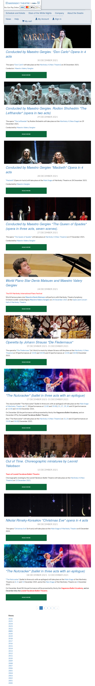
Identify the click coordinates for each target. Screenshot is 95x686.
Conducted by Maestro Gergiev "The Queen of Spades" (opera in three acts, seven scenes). (46, 226)
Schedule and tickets (15, 12)
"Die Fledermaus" (23, 350)
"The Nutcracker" (12, 579)
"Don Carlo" (18, 65)
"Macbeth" (10, 180)
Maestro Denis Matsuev (35, 297)
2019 (10, 636)
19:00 (54, 406)
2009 (10, 661)
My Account (43, 18)
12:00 (67, 353)
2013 (10, 651)
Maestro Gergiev (23, 184)
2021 (10, 631)
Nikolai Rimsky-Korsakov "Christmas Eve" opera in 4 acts (47, 520)
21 (59, 406)
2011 (10, 656)
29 (65, 406)
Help (16, 18)
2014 (10, 648)
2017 (10, 641)
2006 (10, 668)
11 (18, 582)
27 (62, 406)
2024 (10, 624)
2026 (10, 619)
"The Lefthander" (20, 121)
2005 (10, 671)
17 (26, 406)
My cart (28, 21)
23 (67, 419)
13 (23, 582)
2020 (10, 634)
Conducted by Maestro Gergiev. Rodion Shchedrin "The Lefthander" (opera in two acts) (46, 110)
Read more (26, 75)
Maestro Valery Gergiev (24, 68)
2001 (10, 681)
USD (34, 3)
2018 (10, 638)
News (8, 18)
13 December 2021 (22, 480)
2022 (10, 629)
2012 (10, 653)
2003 (10, 676)
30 (68, 406)
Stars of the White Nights (40, 12)
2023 (10, 626)
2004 (10, 673)
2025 (10, 621)
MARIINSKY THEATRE (22, 3)
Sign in (57, 18)
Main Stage (47, 180)
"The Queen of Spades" (23, 237)
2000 (10, 683)
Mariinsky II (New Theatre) (50, 65)
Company (59, 12)
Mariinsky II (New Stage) (69, 121)
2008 (10, 663)
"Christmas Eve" (20, 529)
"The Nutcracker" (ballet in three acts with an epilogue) (45, 395)
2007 (10, 666)
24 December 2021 (59, 300)
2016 (10, 643)
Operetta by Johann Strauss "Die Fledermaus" (39, 342)
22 (64, 419)
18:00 (42, 353)
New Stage (50, 582)
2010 (10, 658)
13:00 (34, 353)
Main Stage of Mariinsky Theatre (64, 529)
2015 (10, 646)
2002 (10, 678)
